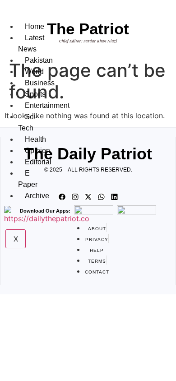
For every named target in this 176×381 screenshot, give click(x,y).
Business (40, 83)
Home (34, 26)
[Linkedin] (114, 196)
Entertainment (47, 105)
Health (35, 139)
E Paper (27, 178)
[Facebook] (61, 196)
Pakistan (39, 60)
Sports (35, 94)
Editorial (38, 162)
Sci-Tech (27, 122)
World (34, 71)
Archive (37, 196)
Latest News (31, 43)
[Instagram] (75, 196)
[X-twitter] (88, 196)
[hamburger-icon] (25, 17)
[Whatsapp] (101, 196)
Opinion (37, 150)
